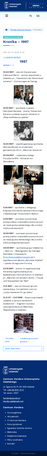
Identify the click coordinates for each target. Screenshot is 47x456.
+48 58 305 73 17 (15, 390)
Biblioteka (12, 432)
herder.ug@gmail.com (13, 401)
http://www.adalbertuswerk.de (18, 257)
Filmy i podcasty (15, 439)
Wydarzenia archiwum (20, 29)
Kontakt (11, 443)
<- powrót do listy (12, 57)
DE (38, 16)
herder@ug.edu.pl (11, 398)
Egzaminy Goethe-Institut (19, 428)
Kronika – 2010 (10, 340)
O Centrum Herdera (16, 420)
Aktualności (13, 416)
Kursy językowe (14, 424)
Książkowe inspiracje (17, 436)
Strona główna (14, 412)
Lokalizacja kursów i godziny (29, 340)
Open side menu (12, 348)
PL (31, 16)
